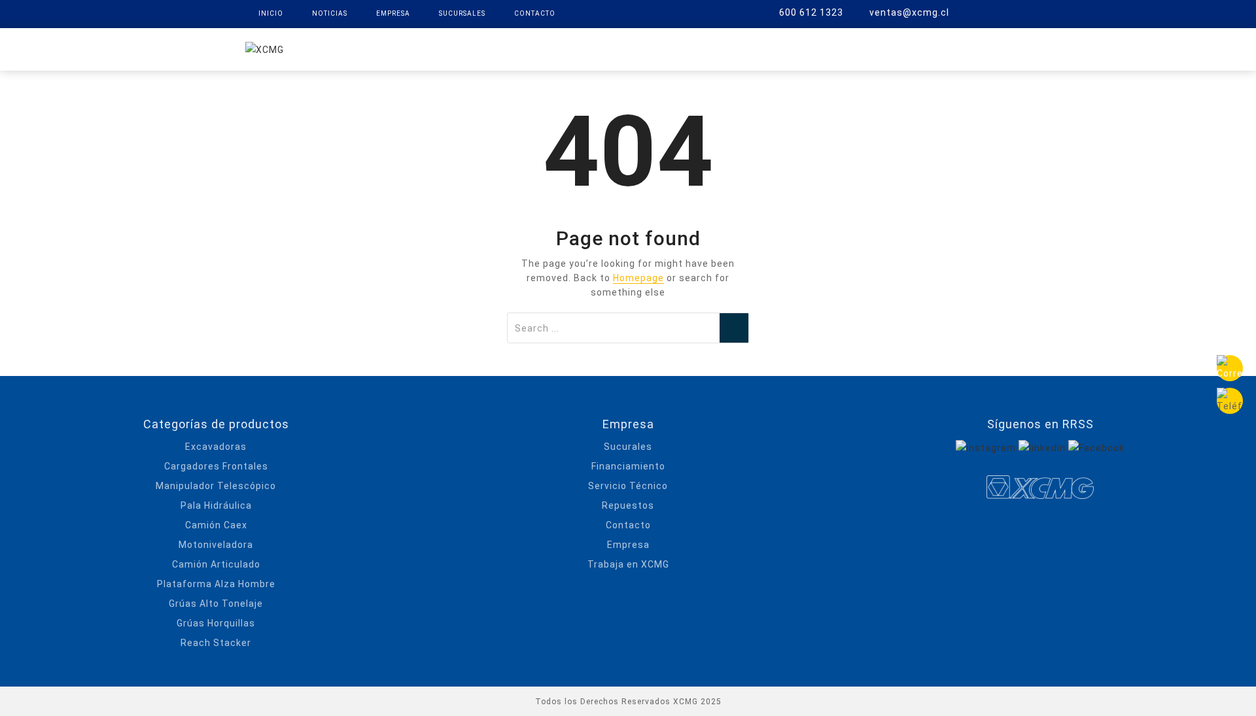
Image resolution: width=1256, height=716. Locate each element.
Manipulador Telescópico (216, 486)
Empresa (393, 13)
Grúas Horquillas (216, 623)
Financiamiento (628, 466)
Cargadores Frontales (216, 466)
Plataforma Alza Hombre (216, 584)
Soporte (766, 48)
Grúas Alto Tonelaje (216, 603)
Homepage (638, 278)
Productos (510, 48)
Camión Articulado (216, 564)
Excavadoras (216, 446)
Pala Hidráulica (216, 505)
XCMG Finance (601, 48)
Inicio (270, 13)
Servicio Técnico (628, 486)
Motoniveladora (216, 544)
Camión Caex (216, 525)
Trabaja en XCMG (628, 564)
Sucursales (462, 13)
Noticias (329, 13)
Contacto (534, 13)
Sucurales (628, 446)
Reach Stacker (216, 643)
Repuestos (691, 48)
